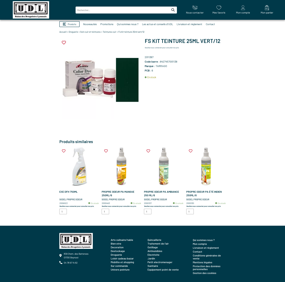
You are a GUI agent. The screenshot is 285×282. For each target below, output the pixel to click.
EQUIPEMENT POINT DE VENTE (163, 269)
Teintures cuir (109, 31)
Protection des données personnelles (206, 267)
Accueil (62, 31)
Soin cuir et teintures (90, 31)
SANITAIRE (153, 265)
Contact (210, 24)
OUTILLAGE (153, 247)
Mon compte (200, 243)
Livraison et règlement (189, 24)
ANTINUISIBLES (155, 251)
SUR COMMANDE (119, 265)
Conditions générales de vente (207, 257)
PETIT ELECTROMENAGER (160, 262)
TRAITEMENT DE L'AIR (158, 243)
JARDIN (151, 258)
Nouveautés (90, 24)
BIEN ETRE (116, 243)
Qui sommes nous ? (127, 24)
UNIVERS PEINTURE (120, 269)
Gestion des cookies (204, 273)
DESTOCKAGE (118, 251)
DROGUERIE (116, 254)
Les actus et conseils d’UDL (157, 24)
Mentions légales (202, 262)
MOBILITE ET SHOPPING (122, 262)
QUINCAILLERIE (154, 239)
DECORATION (117, 247)
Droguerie (73, 31)
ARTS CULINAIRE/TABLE (122, 239)
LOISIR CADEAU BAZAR (122, 258)
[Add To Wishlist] (64, 151)
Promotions (106, 24)
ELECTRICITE (153, 254)
